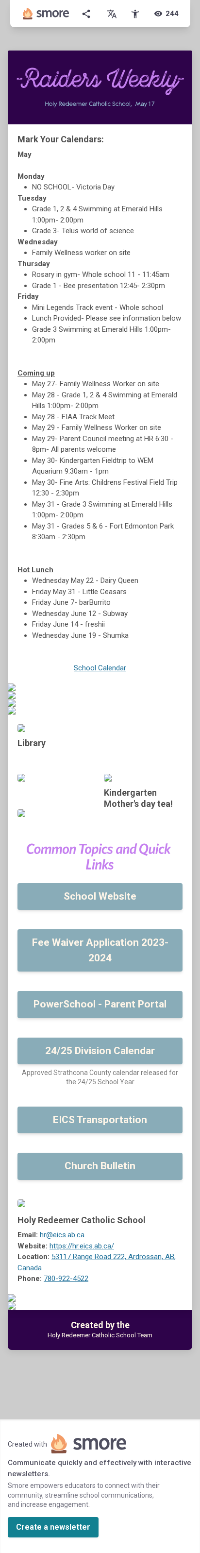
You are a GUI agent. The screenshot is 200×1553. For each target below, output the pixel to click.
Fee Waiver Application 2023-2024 (100, 950)
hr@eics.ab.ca (62, 1234)
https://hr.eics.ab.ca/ (82, 1246)
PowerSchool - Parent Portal (100, 1004)
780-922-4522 (66, 1278)
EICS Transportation (100, 1120)
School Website (100, 896)
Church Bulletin (100, 1166)
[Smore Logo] (46, 13)
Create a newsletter (53, 1527)
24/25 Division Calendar (100, 1051)
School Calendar (100, 668)
